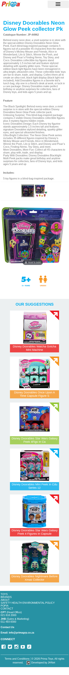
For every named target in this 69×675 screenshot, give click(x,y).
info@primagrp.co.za (17, 632)
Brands (6, 597)
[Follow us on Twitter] (10, 647)
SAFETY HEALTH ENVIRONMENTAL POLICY (28, 602)
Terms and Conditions (17, 658)
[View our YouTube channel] (23, 647)
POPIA (5, 605)
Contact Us (7, 627)
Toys (4, 594)
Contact (7, 608)
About (5, 600)
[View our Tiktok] (29, 647)
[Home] (11, 4)
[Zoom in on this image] (27, 190)
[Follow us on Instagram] (16, 647)
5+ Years (28, 284)
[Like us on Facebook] (3, 647)
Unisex (43, 281)
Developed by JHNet (43, 662)
